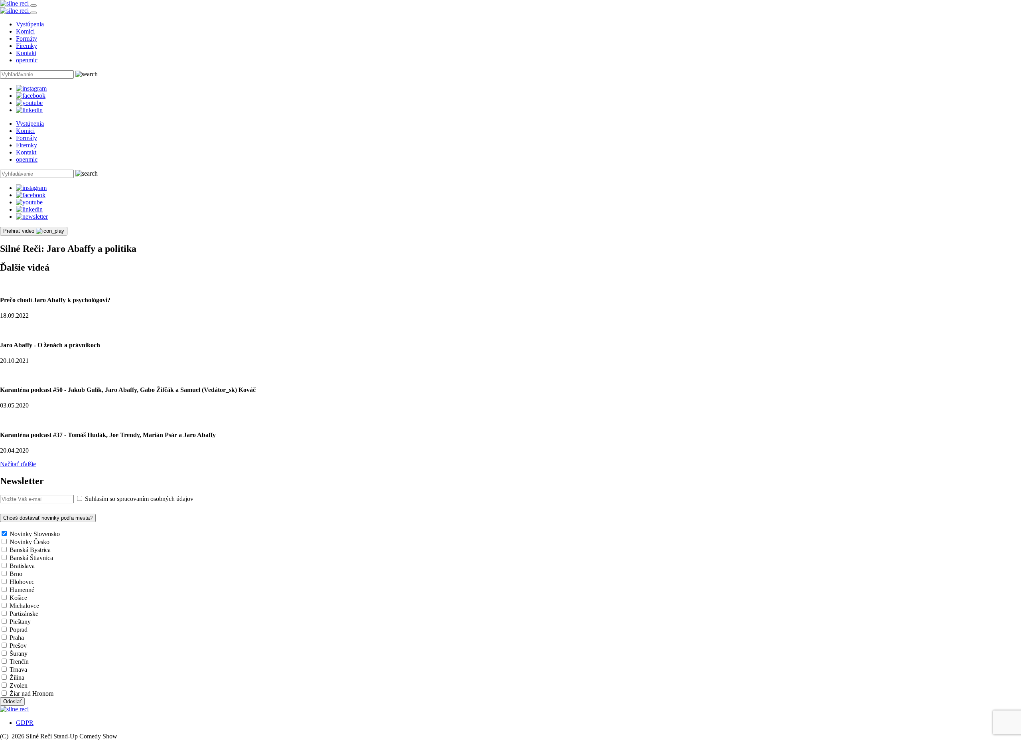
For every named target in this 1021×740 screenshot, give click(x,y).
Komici (25, 31)
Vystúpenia (30, 24)
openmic (26, 60)
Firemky (26, 45)
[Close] (33, 13)
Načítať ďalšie (18, 464)
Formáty (26, 38)
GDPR (25, 722)
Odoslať (12, 701)
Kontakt (26, 52)
